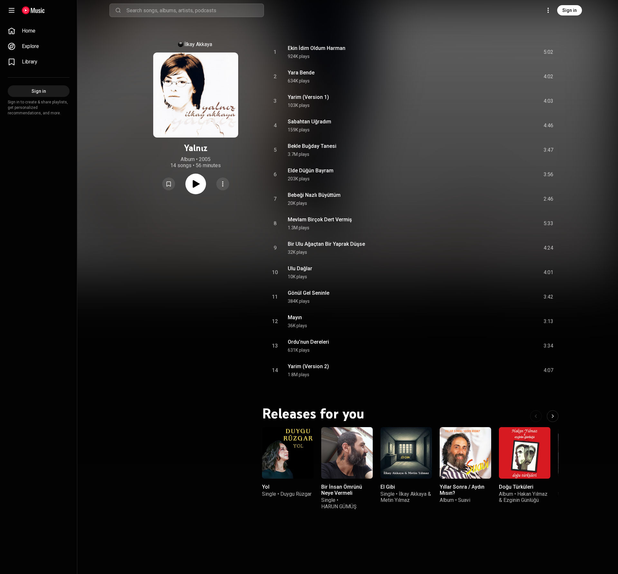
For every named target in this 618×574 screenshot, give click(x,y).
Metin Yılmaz (395, 500)
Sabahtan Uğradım (309, 122)
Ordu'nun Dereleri (308, 342)
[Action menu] (222, 183)
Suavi (464, 500)
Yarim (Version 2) (308, 366)
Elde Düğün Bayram (310, 170)
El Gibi (387, 487)
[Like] (500, 52)
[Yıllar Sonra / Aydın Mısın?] (465, 453)
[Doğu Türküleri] (524, 453)
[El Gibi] (406, 453)
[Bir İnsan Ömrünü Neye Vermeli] (347, 453)
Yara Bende (301, 73)
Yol (265, 487)
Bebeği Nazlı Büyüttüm (314, 195)
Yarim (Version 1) (308, 97)
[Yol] (288, 453)
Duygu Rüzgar (296, 494)
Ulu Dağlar (300, 268)
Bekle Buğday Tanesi (312, 146)
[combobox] (195, 10)
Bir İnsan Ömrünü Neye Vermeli (341, 490)
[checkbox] (549, 52)
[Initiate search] (118, 10)
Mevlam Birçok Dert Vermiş (320, 219)
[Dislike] (512, 52)
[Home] (33, 10)
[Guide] (11, 10)
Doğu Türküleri (516, 487)
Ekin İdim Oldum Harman (316, 48)
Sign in (569, 10)
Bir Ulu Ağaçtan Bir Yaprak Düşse (326, 244)
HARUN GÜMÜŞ (339, 506)
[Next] (553, 416)
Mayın (295, 317)
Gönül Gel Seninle (308, 293)
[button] (168, 183)
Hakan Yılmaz (532, 494)
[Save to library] (169, 184)
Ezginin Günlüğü (521, 500)
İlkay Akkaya (198, 44)
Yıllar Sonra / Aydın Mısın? (462, 490)
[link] (39, 31)
